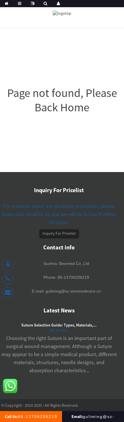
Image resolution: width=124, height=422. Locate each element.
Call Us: (31, 416)
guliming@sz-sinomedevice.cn (73, 291)
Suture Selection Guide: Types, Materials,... (59, 325)
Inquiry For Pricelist (59, 233)
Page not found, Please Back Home (62, 100)
